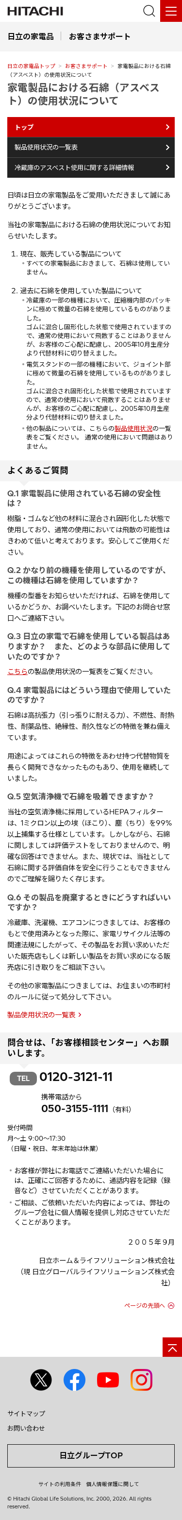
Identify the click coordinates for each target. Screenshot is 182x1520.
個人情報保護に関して (112, 1484)
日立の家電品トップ (31, 66)
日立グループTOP (91, 1455)
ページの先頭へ (144, 1305)
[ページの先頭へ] (172, 1347)
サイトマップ (26, 1414)
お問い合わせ (26, 1428)
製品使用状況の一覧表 (46, 147)
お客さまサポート (86, 66)
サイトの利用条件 (59, 1484)
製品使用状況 (133, 428)
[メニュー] (171, 11)
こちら (17, 671)
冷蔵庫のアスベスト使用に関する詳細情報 (74, 167)
